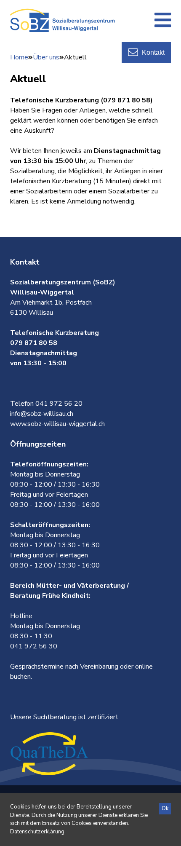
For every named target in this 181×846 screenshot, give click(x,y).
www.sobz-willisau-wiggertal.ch (57, 423)
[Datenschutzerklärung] (37, 831)
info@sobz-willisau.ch (41, 413)
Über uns (46, 57)
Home (19, 57)
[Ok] (165, 808)
